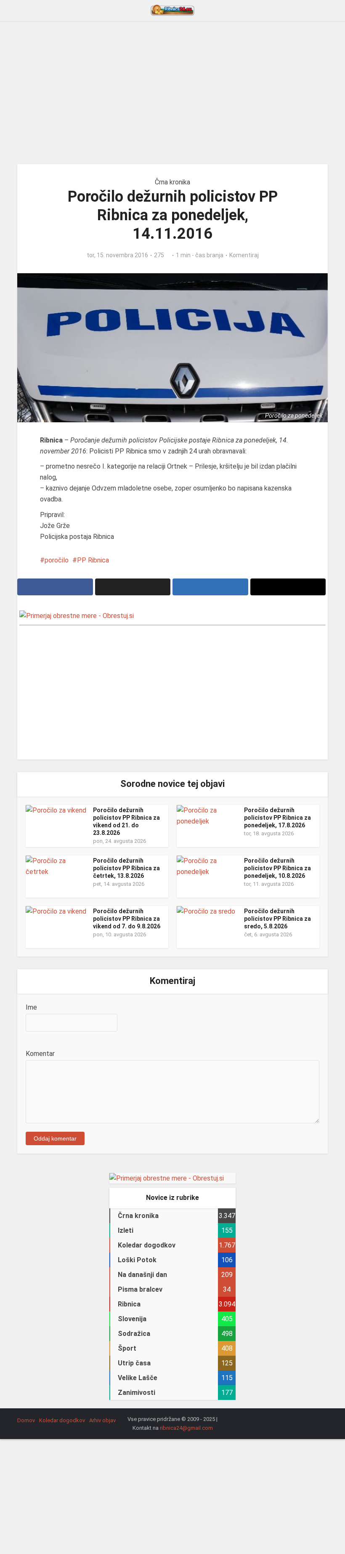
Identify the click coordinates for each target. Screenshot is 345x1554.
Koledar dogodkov (62, 1420)
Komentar (40, 1054)
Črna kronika (172, 182)
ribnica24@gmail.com (186, 1428)
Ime (31, 1007)
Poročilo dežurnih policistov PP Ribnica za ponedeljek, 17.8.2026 (277, 818)
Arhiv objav (102, 1420)
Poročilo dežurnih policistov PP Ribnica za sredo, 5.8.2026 (277, 919)
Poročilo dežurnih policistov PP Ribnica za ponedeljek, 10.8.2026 (277, 868)
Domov (26, 1420)
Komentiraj (244, 255)
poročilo (57, 560)
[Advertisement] (172, 93)
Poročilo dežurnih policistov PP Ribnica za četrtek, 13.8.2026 (126, 868)
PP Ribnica (93, 560)
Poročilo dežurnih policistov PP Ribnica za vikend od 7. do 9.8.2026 (126, 919)
